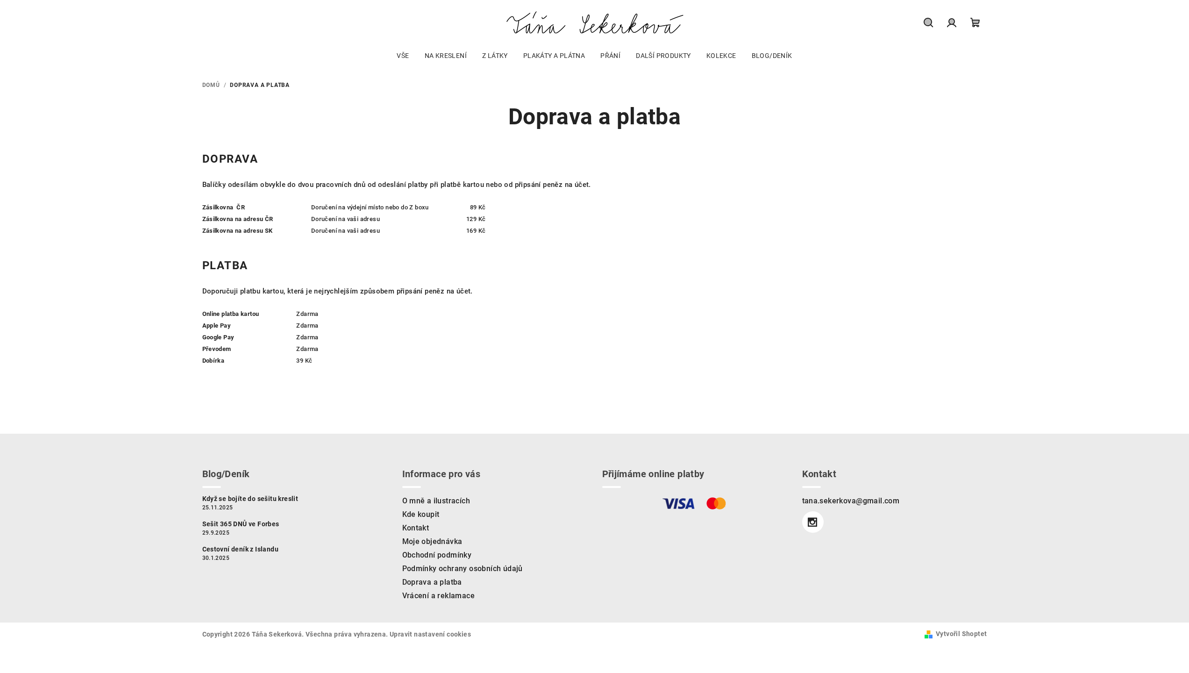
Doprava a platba (432, 582)
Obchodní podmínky (437, 555)
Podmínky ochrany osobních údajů (462, 568)
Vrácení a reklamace (438, 595)
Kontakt (415, 527)
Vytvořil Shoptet (961, 633)
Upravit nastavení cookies (430, 634)
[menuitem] (402, 55)
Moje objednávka (432, 541)
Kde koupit (421, 514)
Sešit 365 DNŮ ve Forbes (240, 524)
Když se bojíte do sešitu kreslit (250, 498)
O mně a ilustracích (436, 500)
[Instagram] (813, 522)
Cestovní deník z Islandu (240, 549)
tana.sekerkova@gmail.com (851, 500)
